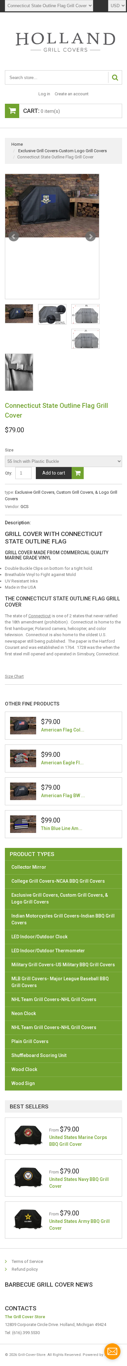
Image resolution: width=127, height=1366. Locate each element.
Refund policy (25, 1269)
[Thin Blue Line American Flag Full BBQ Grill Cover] (23, 824)
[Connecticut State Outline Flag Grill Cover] (52, 205)
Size (9, 450)
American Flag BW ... (63, 795)
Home (17, 144)
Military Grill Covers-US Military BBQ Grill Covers (63, 964)
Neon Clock (23, 1013)
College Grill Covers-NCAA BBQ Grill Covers (58, 881)
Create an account (72, 93)
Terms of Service (27, 1261)
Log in (44, 93)
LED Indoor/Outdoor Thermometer (48, 950)
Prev (13, 236)
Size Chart (14, 676)
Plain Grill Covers (30, 1041)
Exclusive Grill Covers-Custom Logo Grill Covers (62, 150)
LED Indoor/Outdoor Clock (39, 936)
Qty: (8, 473)
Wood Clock (24, 1069)
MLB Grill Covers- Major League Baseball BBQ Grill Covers (60, 982)
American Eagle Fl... (62, 762)
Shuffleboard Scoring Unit (38, 1055)
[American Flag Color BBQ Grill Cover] (23, 725)
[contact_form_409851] (112, 1351)
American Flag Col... (62, 729)
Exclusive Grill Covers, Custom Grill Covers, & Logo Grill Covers (59, 898)
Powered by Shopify (100, 1355)
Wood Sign (23, 1083)
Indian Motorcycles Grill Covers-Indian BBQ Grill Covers (63, 919)
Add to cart (53, 472)
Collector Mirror (28, 867)
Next (90, 236)
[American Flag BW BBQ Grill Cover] (23, 791)
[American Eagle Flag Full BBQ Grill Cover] (23, 758)
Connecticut (39, 615)
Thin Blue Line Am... (61, 828)
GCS (25, 506)
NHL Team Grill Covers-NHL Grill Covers (53, 999)
